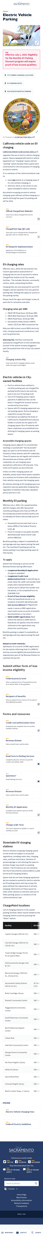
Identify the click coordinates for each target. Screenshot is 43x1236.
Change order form (15, 824)
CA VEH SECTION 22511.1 (24, 137)
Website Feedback (21, 1203)
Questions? (11, 775)
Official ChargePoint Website (19, 211)
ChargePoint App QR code (18, 228)
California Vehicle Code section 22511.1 (19, 151)
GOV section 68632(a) (16, 605)
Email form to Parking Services (20, 756)
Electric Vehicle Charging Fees (20, 1111)
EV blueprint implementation (19, 246)
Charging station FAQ (16, 359)
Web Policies (21, 1197)
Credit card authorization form (20, 722)
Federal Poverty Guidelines (18, 1124)
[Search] (36, 1183)
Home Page (21, 1194)
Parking (5, 12)
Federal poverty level (16, 678)
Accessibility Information (21, 1200)
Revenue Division (14, 740)
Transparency (21, 1206)
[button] (11, 1189)
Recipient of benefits (16, 696)
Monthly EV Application (16, 807)
